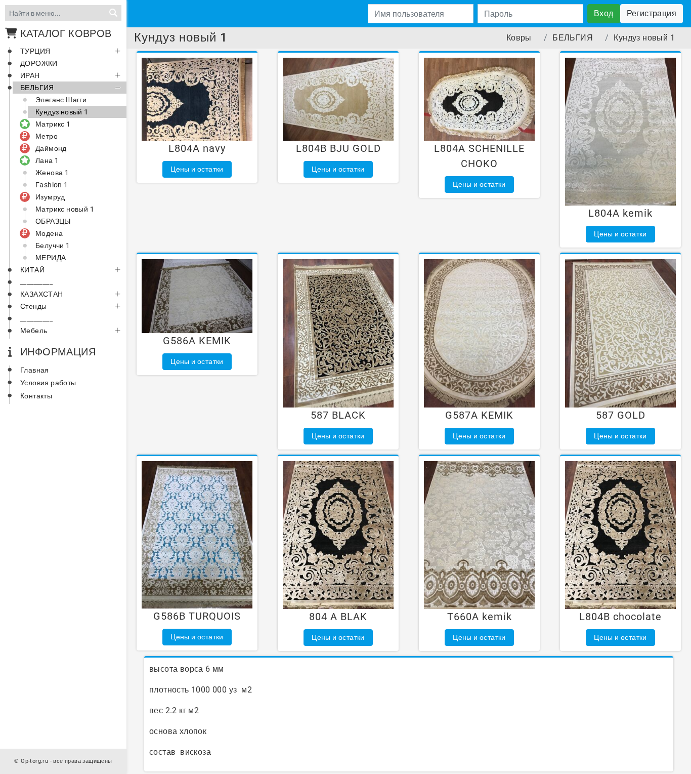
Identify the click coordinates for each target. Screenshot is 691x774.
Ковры (519, 38)
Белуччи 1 (52, 245)
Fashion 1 (51, 185)
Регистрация (651, 13)
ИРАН (30, 75)
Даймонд (51, 148)
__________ (36, 282)
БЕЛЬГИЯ (37, 88)
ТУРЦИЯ (35, 51)
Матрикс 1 (53, 124)
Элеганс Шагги (61, 100)
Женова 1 (52, 173)
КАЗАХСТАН (41, 294)
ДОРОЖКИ (39, 63)
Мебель (33, 331)
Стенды (33, 306)
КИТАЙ (32, 270)
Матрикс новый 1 (64, 209)
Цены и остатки (197, 169)
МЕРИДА (50, 258)
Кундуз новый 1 (62, 112)
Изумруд (50, 197)
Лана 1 (47, 160)
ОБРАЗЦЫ (53, 221)
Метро (46, 136)
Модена (49, 233)
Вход (604, 13)
